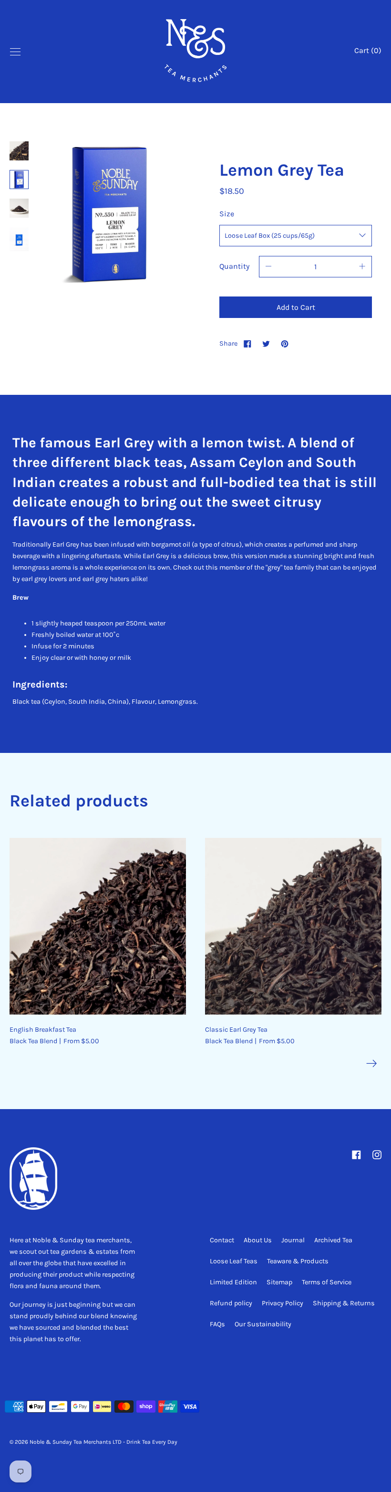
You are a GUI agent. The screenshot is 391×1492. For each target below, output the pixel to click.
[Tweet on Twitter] (266, 343)
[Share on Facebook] (247, 343)
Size (226, 213)
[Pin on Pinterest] (284, 343)
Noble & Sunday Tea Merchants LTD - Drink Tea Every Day (103, 1442)
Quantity (234, 266)
